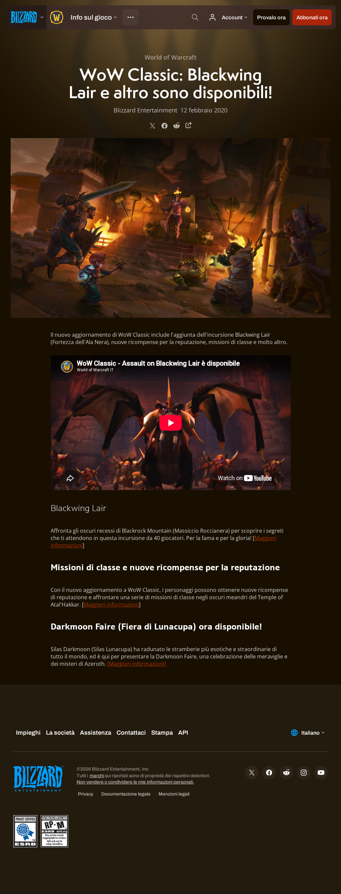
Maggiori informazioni (111, 604)
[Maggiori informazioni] (136, 663)
